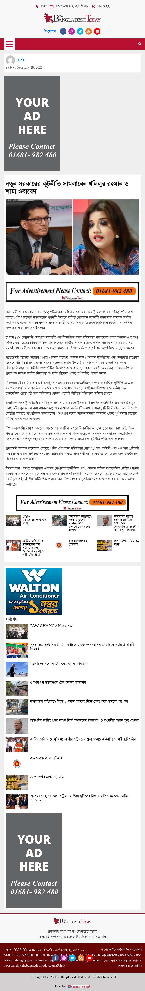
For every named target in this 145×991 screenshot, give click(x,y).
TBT (21, 60)
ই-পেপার (50, 31)
